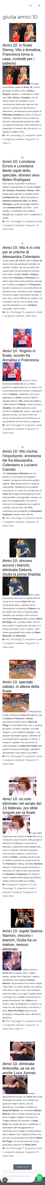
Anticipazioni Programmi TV (19, 884)
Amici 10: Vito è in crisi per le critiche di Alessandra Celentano (21, 252)
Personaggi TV (17, 135)
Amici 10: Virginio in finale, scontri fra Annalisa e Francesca (20, 355)
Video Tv (6, 143)
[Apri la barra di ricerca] (30, 6)
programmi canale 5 (26, 888)
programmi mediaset (14, 139)
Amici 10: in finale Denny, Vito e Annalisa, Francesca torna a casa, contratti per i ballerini (21, 54)
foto (7, 135)
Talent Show (8, 229)
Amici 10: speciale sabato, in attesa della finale (20, 686)
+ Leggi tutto (22, 1167)
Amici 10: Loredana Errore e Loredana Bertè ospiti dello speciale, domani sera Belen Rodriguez (20, 170)
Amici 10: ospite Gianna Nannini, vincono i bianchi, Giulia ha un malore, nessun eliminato (22, 940)
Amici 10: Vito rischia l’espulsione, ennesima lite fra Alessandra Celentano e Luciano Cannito (21, 460)
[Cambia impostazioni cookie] (5, 1179)
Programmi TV (31, 139)
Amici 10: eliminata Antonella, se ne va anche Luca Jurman (19, 1068)
